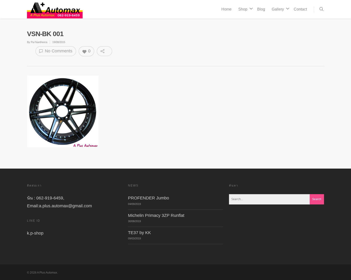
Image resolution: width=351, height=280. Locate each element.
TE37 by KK (139, 232)
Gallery (278, 9)
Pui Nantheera (39, 42)
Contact (300, 9)
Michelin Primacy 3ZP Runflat (156, 215)
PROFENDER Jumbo (148, 198)
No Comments (58, 51)
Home (226, 9)
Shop (242, 9)
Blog (261, 9)
